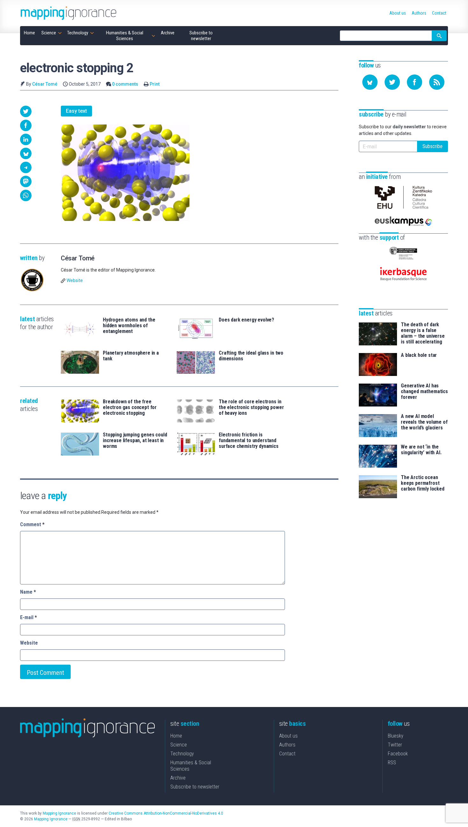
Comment (32, 524)
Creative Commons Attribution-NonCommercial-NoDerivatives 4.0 (166, 813)
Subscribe (432, 146)
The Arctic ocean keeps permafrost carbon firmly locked (422, 483)
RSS (392, 763)
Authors (287, 745)
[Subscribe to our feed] (436, 82)
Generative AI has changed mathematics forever (424, 391)
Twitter (395, 745)
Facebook (398, 754)
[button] (26, 111)
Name (28, 592)
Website (75, 280)
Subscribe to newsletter (194, 787)
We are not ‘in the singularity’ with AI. (421, 450)
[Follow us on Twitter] (392, 82)
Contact (287, 754)
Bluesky (395, 736)
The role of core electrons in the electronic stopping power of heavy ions (251, 407)
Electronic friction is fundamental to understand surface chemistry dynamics (249, 440)
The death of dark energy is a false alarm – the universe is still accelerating (423, 333)
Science (178, 745)
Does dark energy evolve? (246, 320)
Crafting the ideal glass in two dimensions (251, 356)
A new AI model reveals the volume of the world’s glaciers (424, 422)
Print (155, 84)
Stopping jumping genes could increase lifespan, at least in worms (135, 440)
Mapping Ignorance (59, 813)
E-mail (28, 617)
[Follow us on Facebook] (414, 82)
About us (288, 736)
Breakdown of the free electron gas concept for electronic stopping (130, 407)
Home (176, 736)
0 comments (125, 84)
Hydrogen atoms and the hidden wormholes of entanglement (129, 325)
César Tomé (44, 84)
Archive (178, 778)
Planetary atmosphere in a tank (131, 356)
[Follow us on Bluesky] (370, 82)
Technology (182, 754)
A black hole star (419, 355)
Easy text (76, 111)
